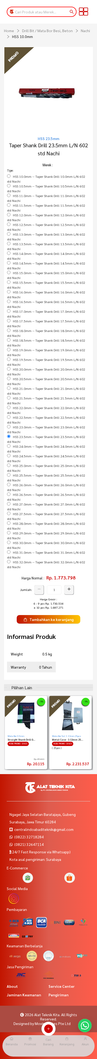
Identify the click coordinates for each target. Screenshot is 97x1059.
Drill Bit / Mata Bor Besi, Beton (47, 30)
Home (9, 30)
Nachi (85, 30)
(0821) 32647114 (28, 844)
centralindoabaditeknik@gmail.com (44, 829)
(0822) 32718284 (28, 836)
